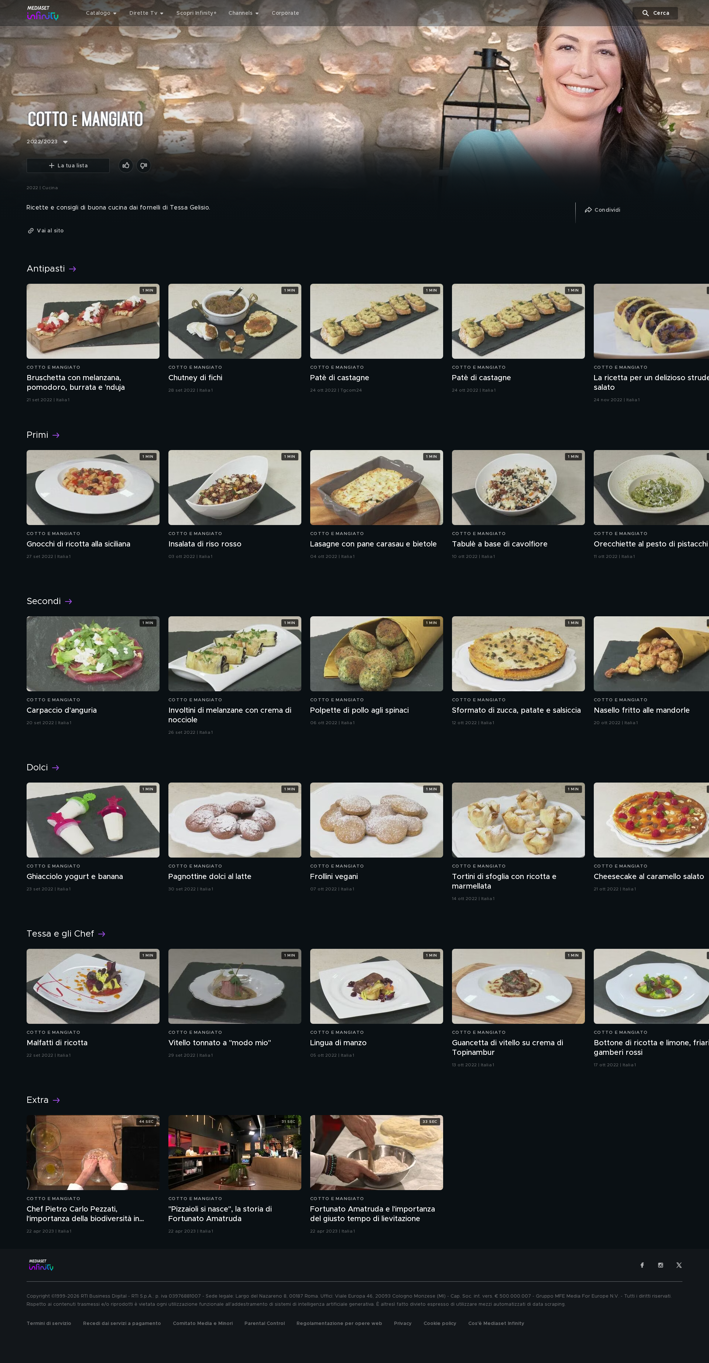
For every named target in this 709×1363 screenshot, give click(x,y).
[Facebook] (642, 1265)
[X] (679, 1265)
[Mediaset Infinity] (43, 13)
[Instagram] (660, 1265)
